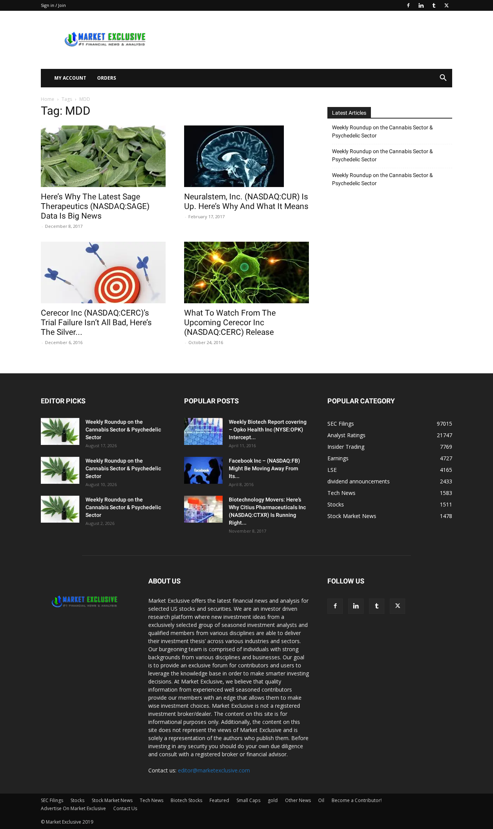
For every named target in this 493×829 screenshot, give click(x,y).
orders (106, 78)
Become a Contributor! (357, 800)
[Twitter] (446, 5)
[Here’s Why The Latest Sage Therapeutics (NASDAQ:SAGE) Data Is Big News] (103, 156)
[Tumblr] (433, 5)
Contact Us (125, 808)
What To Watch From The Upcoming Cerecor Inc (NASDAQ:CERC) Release (230, 322)
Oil (321, 800)
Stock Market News (112, 800)
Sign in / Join (53, 5)
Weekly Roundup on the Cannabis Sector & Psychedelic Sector (382, 131)
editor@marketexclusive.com (214, 770)
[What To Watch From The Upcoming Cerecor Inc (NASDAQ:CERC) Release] (246, 272)
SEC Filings (52, 800)
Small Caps (248, 800)
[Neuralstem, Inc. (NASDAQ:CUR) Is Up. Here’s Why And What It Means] (246, 156)
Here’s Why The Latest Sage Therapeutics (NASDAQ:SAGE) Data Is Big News (95, 206)
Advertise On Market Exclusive (73, 808)
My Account (70, 78)
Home (47, 99)
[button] (443, 78)
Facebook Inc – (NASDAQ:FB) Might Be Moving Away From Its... (264, 468)
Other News (298, 800)
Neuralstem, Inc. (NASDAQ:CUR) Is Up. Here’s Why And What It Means (246, 201)
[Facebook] (408, 5)
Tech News (151, 800)
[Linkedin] (421, 5)
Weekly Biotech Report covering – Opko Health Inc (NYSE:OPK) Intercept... (268, 429)
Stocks (77, 800)
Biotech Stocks (186, 800)
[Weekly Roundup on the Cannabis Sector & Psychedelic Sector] (60, 431)
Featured (219, 800)
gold (273, 800)
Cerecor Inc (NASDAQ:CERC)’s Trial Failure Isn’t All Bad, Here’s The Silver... (96, 322)
